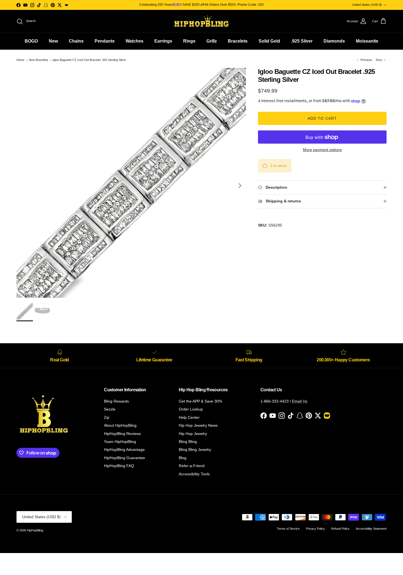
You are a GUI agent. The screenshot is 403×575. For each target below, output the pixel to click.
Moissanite (367, 41)
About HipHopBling (120, 425)
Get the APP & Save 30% (200, 401)
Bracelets (238, 41)
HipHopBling (35, 530)
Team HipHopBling (120, 441)
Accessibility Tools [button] (194, 474)
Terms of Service (288, 528)
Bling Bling (188, 441)
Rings (189, 41)
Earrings (163, 41)
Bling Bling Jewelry (195, 449)
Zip (106, 417)
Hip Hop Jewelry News (198, 425)
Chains (76, 41)
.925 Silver (302, 41)
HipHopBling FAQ (119, 466)
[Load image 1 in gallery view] (131, 183)
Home (20, 60)
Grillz (211, 41)
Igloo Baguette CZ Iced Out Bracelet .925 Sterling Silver (89, 60)
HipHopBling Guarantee (124, 458)
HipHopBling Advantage (124, 449)
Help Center (189, 417)
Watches (134, 41)
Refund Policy (340, 528)
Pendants (105, 41)
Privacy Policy (315, 528)
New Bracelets (38, 60)
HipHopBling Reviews (122, 433)
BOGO (31, 41)
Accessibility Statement (371, 528)
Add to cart (322, 118)
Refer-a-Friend (192, 466)
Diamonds (334, 41)
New (53, 41)
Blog (182, 458)
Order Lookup (191, 409)
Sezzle (109, 409)
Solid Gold (269, 41)
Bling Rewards (116, 401)
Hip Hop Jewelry (193, 433)
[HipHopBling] (201, 21)
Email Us (299, 401)
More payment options (322, 150)
